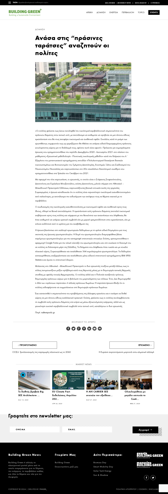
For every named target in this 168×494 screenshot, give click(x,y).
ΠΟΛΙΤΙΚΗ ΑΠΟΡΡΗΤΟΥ (126, 489)
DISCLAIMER (154, 489)
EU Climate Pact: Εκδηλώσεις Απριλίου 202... (64, 395)
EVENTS (154, 12)
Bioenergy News (124, 3)
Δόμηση (40, 29)
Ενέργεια (113, 12)
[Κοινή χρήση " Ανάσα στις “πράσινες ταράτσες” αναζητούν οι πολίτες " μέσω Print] (99, 328)
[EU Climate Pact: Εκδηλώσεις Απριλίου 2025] (68, 380)
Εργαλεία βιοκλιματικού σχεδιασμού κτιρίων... (34, 3)
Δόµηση (101, 12)
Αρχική (89, 12)
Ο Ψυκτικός (155, 3)
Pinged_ (43, 489)
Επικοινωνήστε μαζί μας (66, 466)
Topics (141, 12)
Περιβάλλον (128, 12)
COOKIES (143, 489)
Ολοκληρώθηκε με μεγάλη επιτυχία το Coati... (135, 395)
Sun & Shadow (140, 3)
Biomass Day (99, 462)
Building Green (62, 462)
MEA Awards (110, 3)
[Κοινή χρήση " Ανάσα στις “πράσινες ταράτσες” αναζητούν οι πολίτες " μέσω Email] (94, 328)
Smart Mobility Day (103, 466)
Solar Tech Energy (102, 471)
